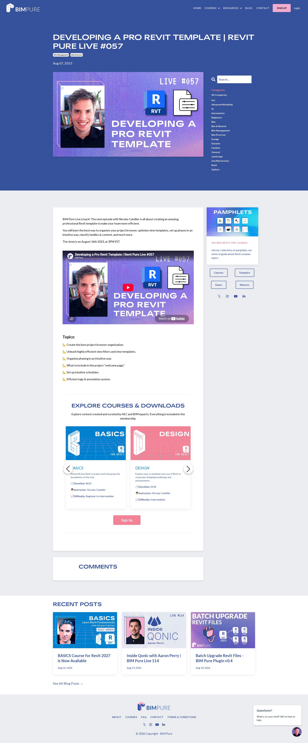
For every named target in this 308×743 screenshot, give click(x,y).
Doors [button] (218, 284)
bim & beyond (218, 126)
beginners (216, 117)
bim (213, 121)
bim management (61, 55)
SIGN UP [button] (282, 8)
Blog (248, 8)
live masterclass (220, 160)
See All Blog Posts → (68, 683)
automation (218, 113)
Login (297, 7)
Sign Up (127, 520)
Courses (131, 717)
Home (197, 8)
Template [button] (244, 272)
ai (212, 108)
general (215, 152)
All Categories (219, 94)
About (116, 717)
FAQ (143, 717)
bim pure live (76, 55)
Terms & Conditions (181, 717)
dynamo (215, 143)
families (215, 147)
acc (213, 100)
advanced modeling (222, 104)
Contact (263, 8)
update (215, 169)
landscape (217, 156)
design (215, 139)
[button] (68, 469)
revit (214, 165)
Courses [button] (218, 272)
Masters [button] (244, 284)
